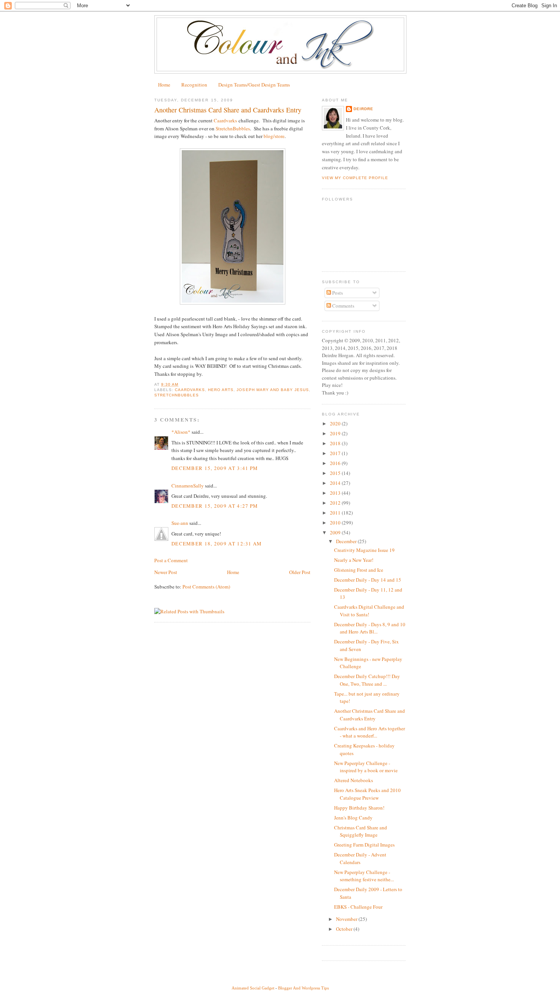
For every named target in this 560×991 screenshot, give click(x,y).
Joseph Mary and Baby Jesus (273, 390)
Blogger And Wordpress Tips (303, 988)
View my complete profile (355, 178)
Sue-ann (179, 523)
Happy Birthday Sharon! (359, 807)
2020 (336, 423)
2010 (336, 522)
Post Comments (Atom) (206, 586)
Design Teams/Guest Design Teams (254, 84)
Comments (342, 305)
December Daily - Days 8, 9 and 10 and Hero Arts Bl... (369, 628)
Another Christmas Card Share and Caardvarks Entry (369, 714)
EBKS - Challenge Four (358, 906)
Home (164, 84)
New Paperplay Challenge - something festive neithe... (364, 876)
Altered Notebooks (353, 780)
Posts (337, 292)
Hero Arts (221, 390)
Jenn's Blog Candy (353, 817)
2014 (336, 482)
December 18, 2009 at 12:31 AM (216, 543)
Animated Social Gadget (253, 988)
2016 (336, 463)
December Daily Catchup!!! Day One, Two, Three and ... (367, 680)
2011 (336, 512)
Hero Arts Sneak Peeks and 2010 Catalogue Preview (367, 794)
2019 (336, 433)
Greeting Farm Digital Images (364, 844)
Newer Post (165, 572)
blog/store (274, 136)
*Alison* (180, 431)
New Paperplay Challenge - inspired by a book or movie (366, 767)
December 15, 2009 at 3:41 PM (214, 468)
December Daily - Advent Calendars (360, 858)
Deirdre (363, 109)
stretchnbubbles (176, 395)
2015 (336, 473)
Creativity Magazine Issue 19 (364, 550)
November (347, 919)
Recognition (194, 84)
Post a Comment (171, 560)
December (347, 541)
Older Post (299, 572)
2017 (336, 453)
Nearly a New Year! (353, 559)
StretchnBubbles (233, 128)
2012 (336, 502)
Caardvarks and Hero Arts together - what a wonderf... (369, 732)
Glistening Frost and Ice (358, 569)
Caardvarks (225, 120)
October (345, 928)
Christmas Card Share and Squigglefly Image (360, 831)
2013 (336, 492)
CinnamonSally (187, 485)
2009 (336, 532)
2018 (336, 443)
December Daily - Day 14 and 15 (367, 579)
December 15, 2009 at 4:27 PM (214, 505)
